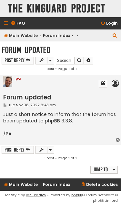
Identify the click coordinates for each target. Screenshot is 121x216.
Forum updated (26, 50)
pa (18, 78)
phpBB (76, 195)
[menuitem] (18, 23)
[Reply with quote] (103, 83)
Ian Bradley (36, 195)
